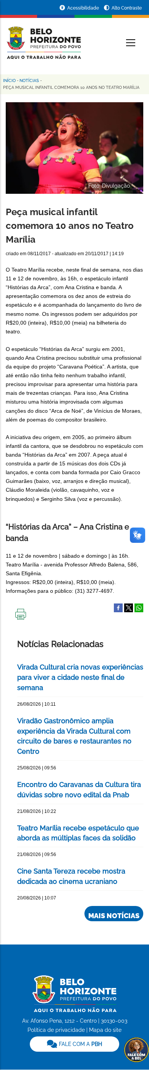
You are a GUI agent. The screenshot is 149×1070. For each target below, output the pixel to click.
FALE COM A (79, 1044)
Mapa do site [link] (105, 1030)
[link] (74, 1044)
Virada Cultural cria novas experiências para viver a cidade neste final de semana (80, 677)
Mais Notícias (113, 916)
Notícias (29, 80)
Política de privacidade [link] (56, 1030)
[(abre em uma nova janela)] (128, 607)
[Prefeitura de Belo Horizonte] (43, 38)
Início (9, 80)
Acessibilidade (83, 8)
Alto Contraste (127, 8)
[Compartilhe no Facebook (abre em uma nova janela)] (118, 607)
